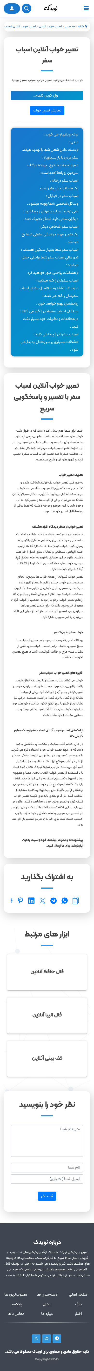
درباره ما (47, 1314)
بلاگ (78, 1304)
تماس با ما (15, 1314)
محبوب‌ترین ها (15, 1295)
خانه (81, 26)
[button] (47, 95)
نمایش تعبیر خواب (47, 110)
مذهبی (70, 26)
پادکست (15, 1304)
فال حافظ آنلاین (47, 972)
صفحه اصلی (78, 1295)
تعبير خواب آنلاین (50, 26)
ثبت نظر (47, 1196)
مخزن (47, 1304)
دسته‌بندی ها (47, 1295)
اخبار (78, 1314)
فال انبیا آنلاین (47, 1015)
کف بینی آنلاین (47, 1058)
